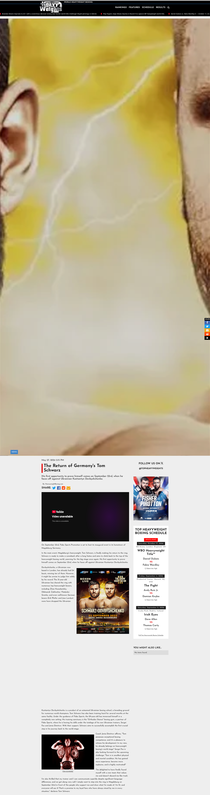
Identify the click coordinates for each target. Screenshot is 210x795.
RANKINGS (121, 7)
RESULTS (160, 7)
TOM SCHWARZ (67, 771)
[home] (50, 7)
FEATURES (134, 7)
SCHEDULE (148, 7)
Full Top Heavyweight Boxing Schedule (151, 635)
